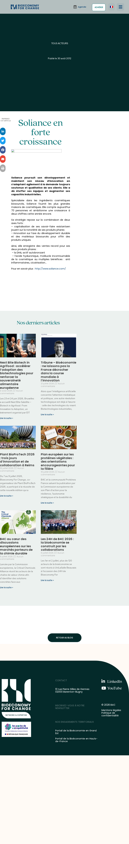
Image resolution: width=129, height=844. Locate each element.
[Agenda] (80, 7)
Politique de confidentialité (110, 714)
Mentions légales (111, 710)
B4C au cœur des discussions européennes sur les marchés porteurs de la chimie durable (16, 546)
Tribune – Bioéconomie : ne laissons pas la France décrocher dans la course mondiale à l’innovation (58, 371)
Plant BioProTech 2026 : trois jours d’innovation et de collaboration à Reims (17, 459)
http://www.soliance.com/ (50, 268)
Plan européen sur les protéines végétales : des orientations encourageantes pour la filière (58, 461)
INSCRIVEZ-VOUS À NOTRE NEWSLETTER (69, 707)
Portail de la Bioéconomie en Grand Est (76, 732)
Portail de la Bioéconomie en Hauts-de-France (76, 740)
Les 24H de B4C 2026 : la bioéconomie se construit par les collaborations (57, 544)
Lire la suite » (6, 418)
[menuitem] (111, 7)
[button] (120, 7)
